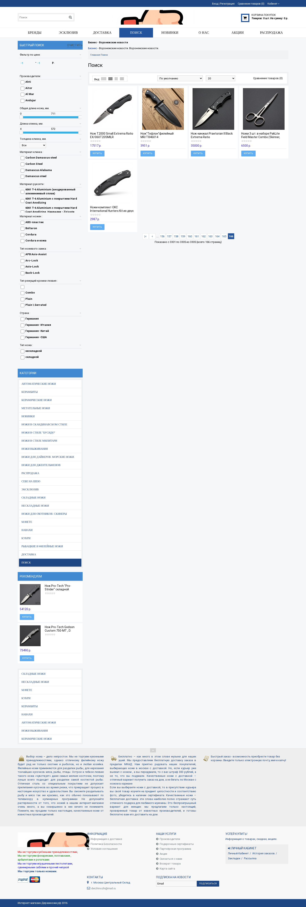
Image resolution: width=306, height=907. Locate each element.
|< (145, 236)
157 (169, 236)
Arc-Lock (31, 260)
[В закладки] (32, 602)
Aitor (28, 88)
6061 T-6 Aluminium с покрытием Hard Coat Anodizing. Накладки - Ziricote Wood (51, 211)
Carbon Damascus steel (41, 157)
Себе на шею (30, 481)
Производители (170, 839)
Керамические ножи (36, 400)
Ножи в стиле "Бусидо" (38, 432)
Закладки (234, 858)
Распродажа (30, 473)
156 (162, 236)
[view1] (122, 78)
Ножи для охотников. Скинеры (44, 513)
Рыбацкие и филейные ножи (42, 546)
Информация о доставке (106, 839)
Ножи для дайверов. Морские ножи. (48, 456)
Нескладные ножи (35, 505)
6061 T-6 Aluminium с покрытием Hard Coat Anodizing (51, 200)
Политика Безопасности (106, 844)
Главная (95, 54)
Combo (30, 292)
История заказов (264, 853)
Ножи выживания (34, 448)
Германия (32, 318)
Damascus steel (35, 176)
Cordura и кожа (35, 240)
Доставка (28, 554)
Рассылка (250, 858)
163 (210, 236)
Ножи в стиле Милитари (39, 440)
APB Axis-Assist (36, 254)
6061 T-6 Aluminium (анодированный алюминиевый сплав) (50, 191)
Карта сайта (167, 868)
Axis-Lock (32, 266)
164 (217, 236)
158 (176, 236)
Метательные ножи (35, 408)
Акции (163, 853)
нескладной (33, 350)
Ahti (28, 81)
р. (53, 62)
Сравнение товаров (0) (268, 78)
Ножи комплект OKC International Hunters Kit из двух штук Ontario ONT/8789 (112, 211)
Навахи (26, 530)
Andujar (30, 100)
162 (203, 236)
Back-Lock (32, 272)
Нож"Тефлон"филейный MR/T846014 (157, 135)
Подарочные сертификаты (177, 844)
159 (183, 236)
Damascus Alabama (38, 170)
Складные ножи (33, 497)
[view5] (103, 78)
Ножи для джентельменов (41, 465)
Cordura (30, 234)
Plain (28, 298)
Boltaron (31, 228)
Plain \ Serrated (35, 304)
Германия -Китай (37, 330)
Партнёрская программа (175, 848)
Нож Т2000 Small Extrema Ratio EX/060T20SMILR (111, 135)
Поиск (26, 562)
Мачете (26, 521)
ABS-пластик (34, 222)
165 (224, 236)
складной (32, 357)
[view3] (116, 78)
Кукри (25, 538)
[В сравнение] (38, 602)
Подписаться (208, 883)
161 (196, 236)
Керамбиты (29, 392)
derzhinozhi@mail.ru (103, 888)
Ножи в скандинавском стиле (44, 424)
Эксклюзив (30, 489)
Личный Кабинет (238, 853)
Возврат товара (170, 863)
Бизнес (92, 48)
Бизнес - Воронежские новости (108, 42)
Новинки (28, 416)
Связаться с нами (171, 858)
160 (190, 236)
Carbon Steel (34, 163)
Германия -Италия (38, 324)
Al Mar (29, 94)
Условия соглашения (104, 848)
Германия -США (36, 337)
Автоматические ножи (38, 383)
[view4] (110, 78)
